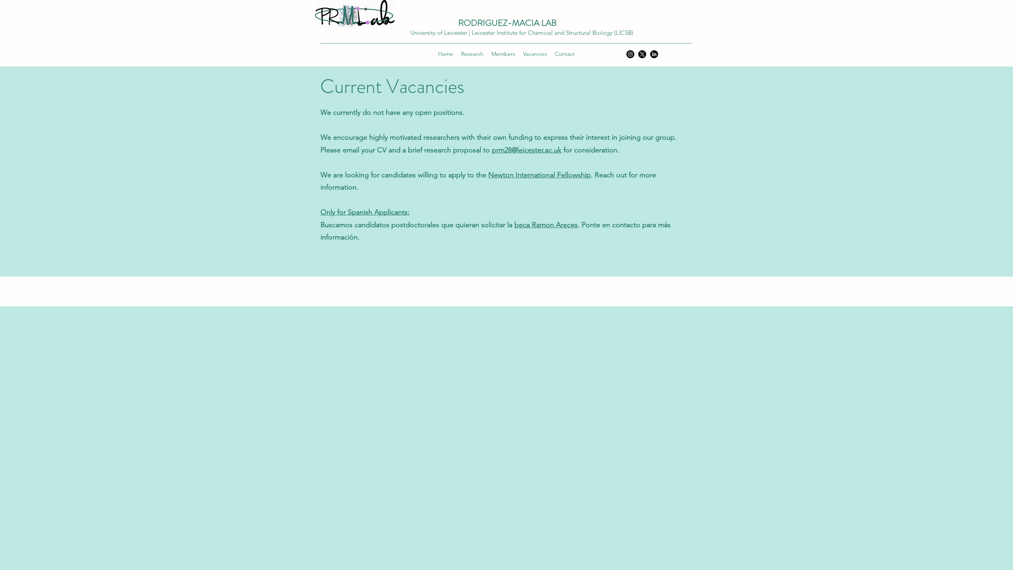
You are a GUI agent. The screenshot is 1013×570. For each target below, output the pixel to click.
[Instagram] (630, 54)
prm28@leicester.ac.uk (527, 150)
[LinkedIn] (654, 54)
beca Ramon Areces (546, 224)
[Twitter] (642, 54)
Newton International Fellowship (539, 175)
